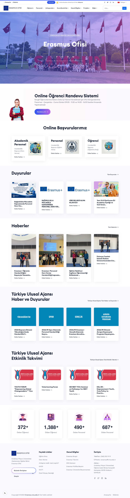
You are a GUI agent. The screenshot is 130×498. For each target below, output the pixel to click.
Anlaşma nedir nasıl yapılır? (49, 463)
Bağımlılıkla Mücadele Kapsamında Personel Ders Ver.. (23, 204)
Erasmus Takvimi (72, 460)
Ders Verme (43, 460)
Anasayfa (8, 2)
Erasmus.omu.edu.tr (32, 495)
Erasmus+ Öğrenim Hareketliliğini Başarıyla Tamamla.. (22, 273)
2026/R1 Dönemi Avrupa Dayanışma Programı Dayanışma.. (106, 332)
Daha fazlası (18, 157)
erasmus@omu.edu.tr (108, 460)
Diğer (94, 8)
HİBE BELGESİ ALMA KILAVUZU (77, 201)
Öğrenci (30, 8)
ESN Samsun (70, 463)
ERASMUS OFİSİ (15, 8)
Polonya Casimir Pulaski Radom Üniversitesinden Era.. (106, 258)
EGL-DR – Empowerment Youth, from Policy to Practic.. (105, 390)
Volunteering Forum (50, 387)
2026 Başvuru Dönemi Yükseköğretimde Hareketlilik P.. (23, 332)
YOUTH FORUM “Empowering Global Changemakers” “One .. (23, 390)
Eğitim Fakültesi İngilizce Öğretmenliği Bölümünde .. (78, 273)
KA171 (41, 470)
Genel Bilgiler (75, 8)
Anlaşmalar (49, 8)
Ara (124, 8)
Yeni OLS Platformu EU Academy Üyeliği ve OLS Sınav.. (106, 202)
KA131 (41, 466)
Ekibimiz (15, 2)
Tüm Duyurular (112, 174)
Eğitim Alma (43, 456)
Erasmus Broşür (71, 456)
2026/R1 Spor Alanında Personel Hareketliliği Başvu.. (51, 332)
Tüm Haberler (112, 227)
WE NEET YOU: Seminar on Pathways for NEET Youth (78, 389)
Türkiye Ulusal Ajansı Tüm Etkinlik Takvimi (103, 360)
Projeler (86, 8)
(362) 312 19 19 (106, 456)
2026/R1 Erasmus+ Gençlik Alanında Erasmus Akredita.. (77, 332)
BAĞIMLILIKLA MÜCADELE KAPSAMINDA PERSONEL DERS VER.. (50, 203)
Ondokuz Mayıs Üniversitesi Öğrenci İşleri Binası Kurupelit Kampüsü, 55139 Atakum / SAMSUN (104, 469)
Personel (39, 8)
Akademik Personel (21, 142)
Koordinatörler (62, 8)
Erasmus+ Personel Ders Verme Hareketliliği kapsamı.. (51, 273)
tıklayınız (80, 2)
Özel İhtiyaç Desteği (46, 473)
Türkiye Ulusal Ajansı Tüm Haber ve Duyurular (102, 301)
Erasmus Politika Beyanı (74, 466)
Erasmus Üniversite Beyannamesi (78, 470)
